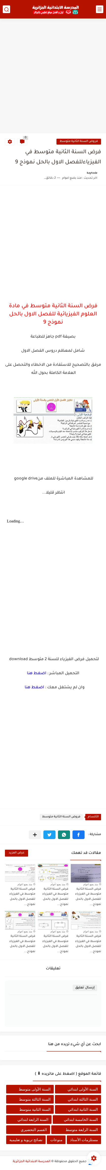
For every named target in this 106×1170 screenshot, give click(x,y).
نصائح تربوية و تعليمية (25, 1140)
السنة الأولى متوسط (35, 1089)
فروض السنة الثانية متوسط (79, 141)
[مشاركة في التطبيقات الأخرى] (35, 834)
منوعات (56, 1140)
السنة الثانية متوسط (35, 1109)
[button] (78, 834)
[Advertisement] (53, 76)
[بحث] (6, 9)
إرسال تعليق (85, 988)
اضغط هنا (36, 673)
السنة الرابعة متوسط (82, 1130)
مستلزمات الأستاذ (84, 1140)
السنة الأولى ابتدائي (83, 1089)
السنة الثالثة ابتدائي (83, 1099)
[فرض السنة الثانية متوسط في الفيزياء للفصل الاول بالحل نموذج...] (86, 873)
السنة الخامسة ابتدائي (81, 1119)
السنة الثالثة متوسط (35, 1099)
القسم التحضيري (34, 1130)
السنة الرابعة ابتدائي (33, 1119)
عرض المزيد (16, 853)
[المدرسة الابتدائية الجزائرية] (55, 9)
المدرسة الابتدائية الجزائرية (32, 1161)
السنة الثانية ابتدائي (83, 1109)
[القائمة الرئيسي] (99, 9)
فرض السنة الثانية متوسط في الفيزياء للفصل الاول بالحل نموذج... (88, 897)
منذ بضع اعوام (90, 884)
